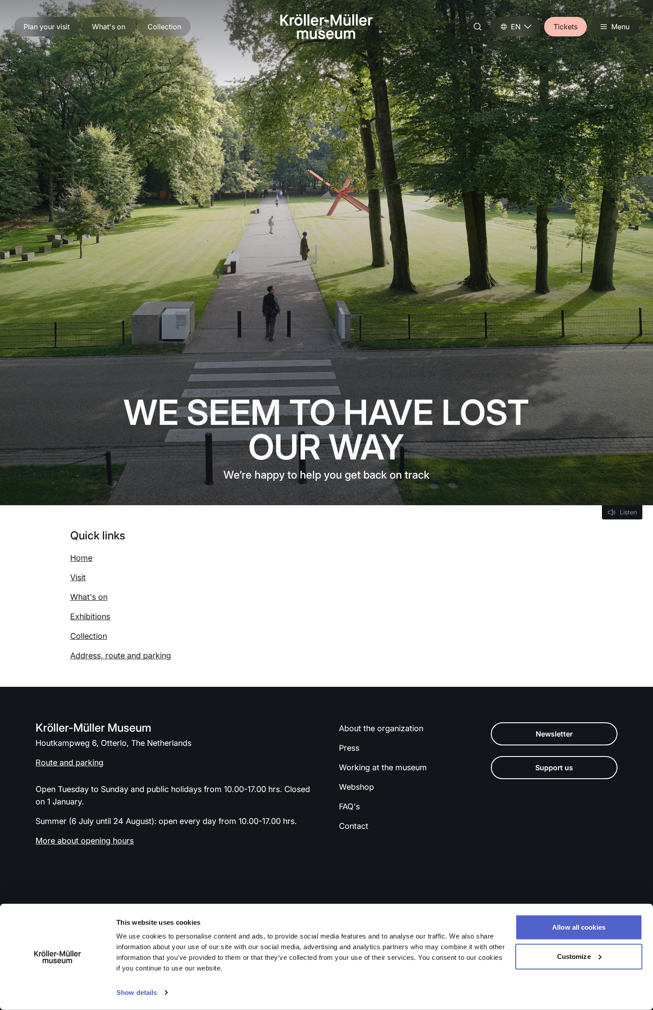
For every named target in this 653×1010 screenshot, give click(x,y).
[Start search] (477, 26)
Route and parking (70, 762)
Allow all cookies (578, 927)
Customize (574, 956)
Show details (136, 992)
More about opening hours (85, 840)
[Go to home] (326, 26)
